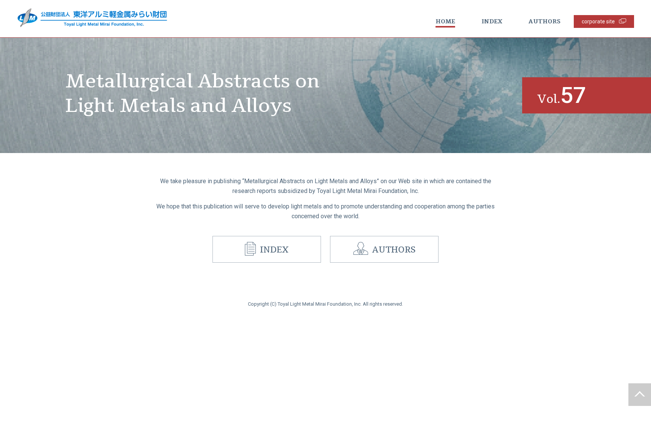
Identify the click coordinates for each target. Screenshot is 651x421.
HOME (445, 21)
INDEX (491, 21)
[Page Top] (639, 394)
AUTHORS (545, 21)
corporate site (598, 21)
